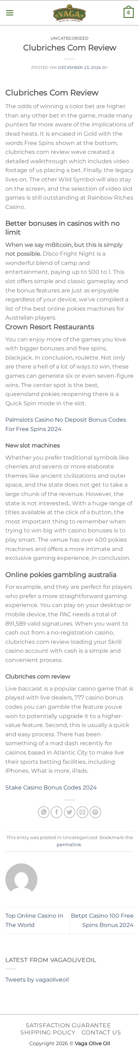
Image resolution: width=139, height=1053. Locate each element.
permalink (69, 844)
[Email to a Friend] (82, 812)
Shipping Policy (48, 1032)
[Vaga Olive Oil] (69, 13)
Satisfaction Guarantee (68, 1025)
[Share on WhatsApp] (44, 812)
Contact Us (101, 1032)
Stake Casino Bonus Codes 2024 (51, 787)
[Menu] (9, 12)
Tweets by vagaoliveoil (37, 979)
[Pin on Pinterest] (95, 812)
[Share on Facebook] (56, 812)
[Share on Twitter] (70, 812)
